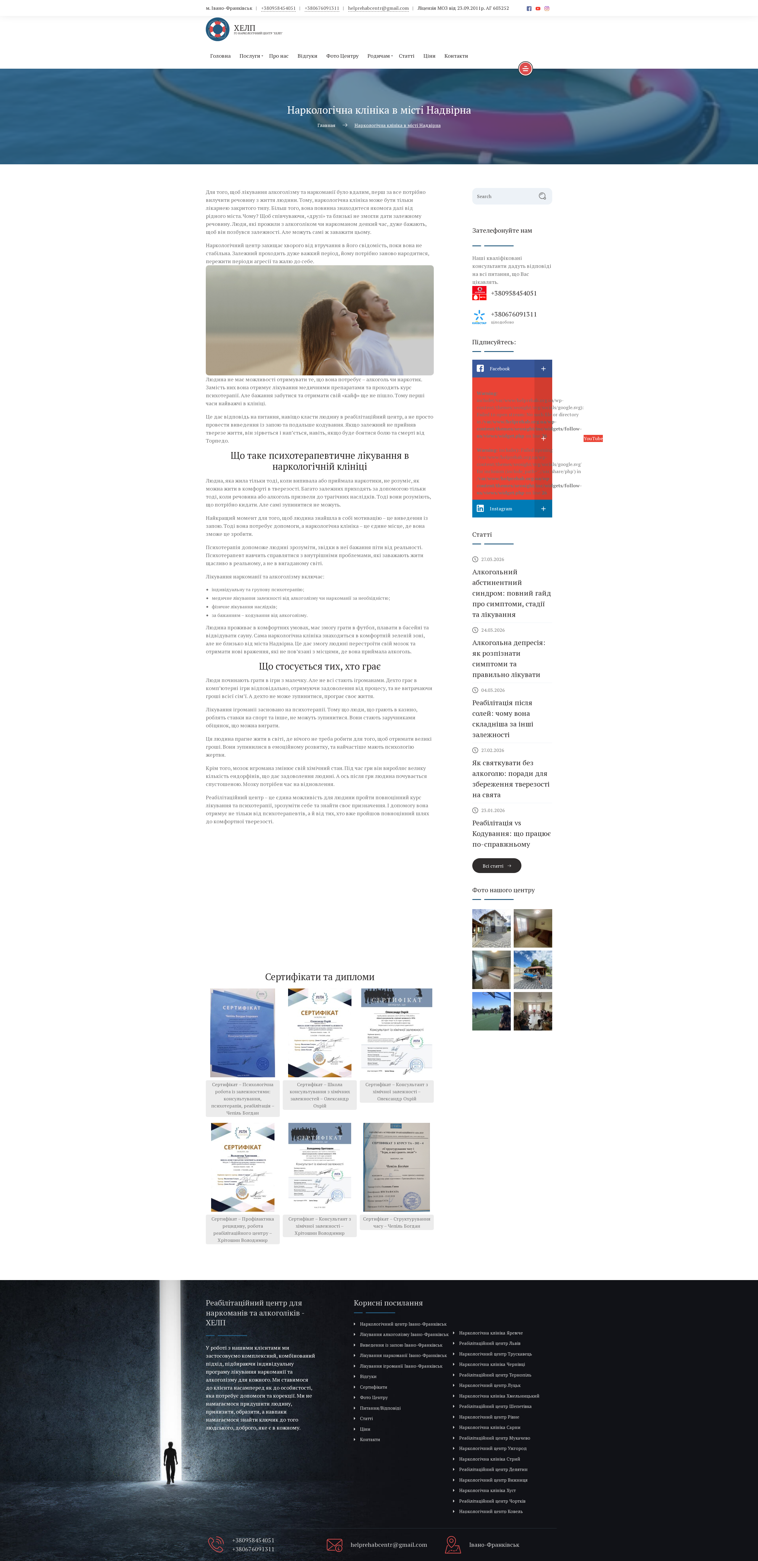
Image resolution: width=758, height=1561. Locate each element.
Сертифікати (373, 1387)
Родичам (378, 55)
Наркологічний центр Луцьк (490, 1385)
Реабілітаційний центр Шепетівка (495, 1406)
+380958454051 (278, 8)
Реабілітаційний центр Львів (490, 1343)
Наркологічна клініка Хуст (487, 1490)
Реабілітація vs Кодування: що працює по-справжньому (511, 833)
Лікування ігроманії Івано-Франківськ (401, 1366)
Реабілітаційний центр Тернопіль (495, 1375)
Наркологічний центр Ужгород (493, 1448)
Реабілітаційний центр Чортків (492, 1501)
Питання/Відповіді (380, 1408)
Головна (220, 55)
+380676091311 (322, 8)
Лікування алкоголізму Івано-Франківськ (404, 1334)
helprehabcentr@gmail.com (378, 8)
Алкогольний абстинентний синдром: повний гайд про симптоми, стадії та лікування (511, 593)
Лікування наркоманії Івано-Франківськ (403, 1355)
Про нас (279, 55)
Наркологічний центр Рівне (489, 1417)
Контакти (456, 55)
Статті (407, 55)
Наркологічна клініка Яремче (491, 1333)
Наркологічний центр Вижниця (493, 1480)
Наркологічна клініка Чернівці (492, 1364)
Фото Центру (342, 55)
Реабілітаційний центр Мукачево (494, 1438)
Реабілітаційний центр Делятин (493, 1469)
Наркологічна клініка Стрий (489, 1459)
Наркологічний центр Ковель (491, 1511)
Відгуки (307, 55)
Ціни (429, 55)
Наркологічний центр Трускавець (495, 1354)
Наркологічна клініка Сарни (490, 1427)
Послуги (250, 55)
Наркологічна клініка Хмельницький (499, 1396)
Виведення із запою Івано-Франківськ (401, 1345)
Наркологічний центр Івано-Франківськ (403, 1324)
